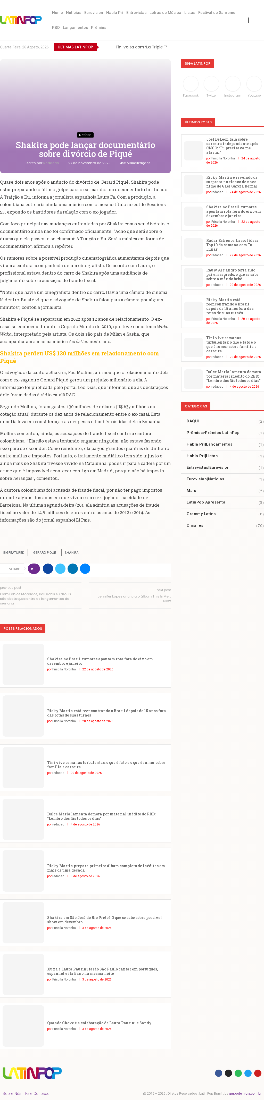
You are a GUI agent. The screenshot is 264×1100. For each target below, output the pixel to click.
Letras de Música (165, 12)
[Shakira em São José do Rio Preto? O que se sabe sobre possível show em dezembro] (23, 922)
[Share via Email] (85, 569)
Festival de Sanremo (216, 12)
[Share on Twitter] (60, 569)
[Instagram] (240, 47)
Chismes (225, 525)
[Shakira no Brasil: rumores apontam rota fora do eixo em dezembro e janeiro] (23, 664)
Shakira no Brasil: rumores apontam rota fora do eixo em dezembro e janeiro (100, 661)
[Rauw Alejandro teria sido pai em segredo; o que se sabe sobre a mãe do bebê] (193, 277)
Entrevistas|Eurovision (225, 467)
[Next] (110, 47)
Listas (189, 12)
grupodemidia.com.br (245, 1093)
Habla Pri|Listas (225, 455)
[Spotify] (261, 47)
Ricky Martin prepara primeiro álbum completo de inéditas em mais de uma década (106, 868)
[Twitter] (229, 47)
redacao (51, 162)
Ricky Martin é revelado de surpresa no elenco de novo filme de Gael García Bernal (232, 182)
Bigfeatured (13, 553)
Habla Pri (114, 12)
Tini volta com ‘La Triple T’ (141, 47)
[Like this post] (35, 569)
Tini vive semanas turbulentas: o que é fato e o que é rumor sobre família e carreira (106, 764)
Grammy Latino (225, 513)
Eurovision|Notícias (225, 479)
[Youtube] (250, 47)
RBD (56, 27)
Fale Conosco (37, 1093)
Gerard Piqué (44, 553)
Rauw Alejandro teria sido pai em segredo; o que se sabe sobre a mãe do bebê (232, 274)
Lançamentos (75, 27)
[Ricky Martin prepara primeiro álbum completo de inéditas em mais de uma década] (23, 871)
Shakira (72, 553)
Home (57, 12)
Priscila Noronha (64, 669)
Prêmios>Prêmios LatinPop (225, 432)
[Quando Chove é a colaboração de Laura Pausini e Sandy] (23, 1026)
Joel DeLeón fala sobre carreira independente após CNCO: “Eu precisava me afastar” (232, 146)
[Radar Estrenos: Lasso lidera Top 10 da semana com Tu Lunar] (193, 248)
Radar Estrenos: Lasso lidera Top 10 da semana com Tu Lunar (232, 245)
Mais (225, 490)
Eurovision (93, 12)
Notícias (73, 12)
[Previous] (104, 47)
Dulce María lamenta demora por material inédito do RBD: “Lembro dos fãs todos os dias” (101, 816)
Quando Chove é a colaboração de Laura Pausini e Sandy (99, 1022)
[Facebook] (219, 47)
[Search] (259, 20)
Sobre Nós (12, 1093)
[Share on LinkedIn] (73, 569)
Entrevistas (136, 12)
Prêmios (98, 27)
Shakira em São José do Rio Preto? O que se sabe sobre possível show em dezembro (104, 919)
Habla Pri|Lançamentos (225, 444)
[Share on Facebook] (48, 569)
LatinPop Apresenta (225, 502)
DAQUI (225, 421)
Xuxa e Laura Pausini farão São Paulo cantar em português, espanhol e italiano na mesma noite (102, 971)
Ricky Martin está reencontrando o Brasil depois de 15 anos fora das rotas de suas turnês (106, 713)
